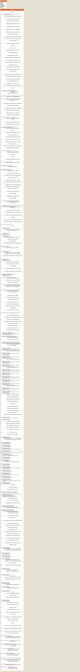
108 (1, 453)
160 (1, 653)
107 (1, 452)
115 (1, 476)
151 (1, 612)
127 (1, 515)
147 (1, 590)
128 (1, 520)
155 (1, 628)
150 (1, 607)
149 (1, 602)
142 (1, 568)
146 (1, 586)
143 (1, 574)
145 (1, 582)
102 (1, 442)
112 (1, 466)
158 (1, 640)
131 (1, 533)
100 (1, 432)
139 (1, 558)
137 (1, 555)
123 (1, 498)
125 (1, 505)
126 (1, 509)
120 (1, 484)
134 (1, 547)
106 (1, 450)
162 (1, 659)
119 (1, 482)
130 (1, 527)
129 (1, 523)
